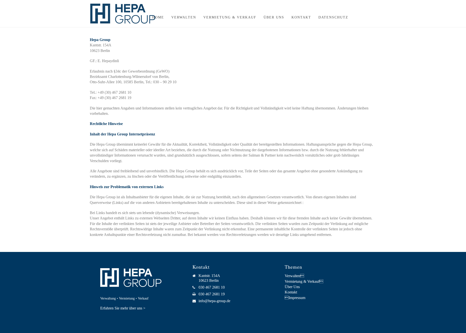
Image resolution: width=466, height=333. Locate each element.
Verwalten (294, 276)
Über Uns (274, 17)
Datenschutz (333, 17)
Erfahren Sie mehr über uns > (122, 308)
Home (158, 17)
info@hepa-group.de (214, 301)
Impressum (295, 298)
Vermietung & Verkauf (229, 17)
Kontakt (301, 17)
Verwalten (183, 17)
